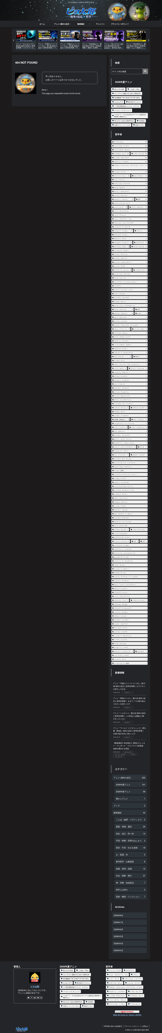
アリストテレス (135, 1004)
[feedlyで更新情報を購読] (38, 997)
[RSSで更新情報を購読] (41, 997)
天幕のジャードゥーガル (122, 125)
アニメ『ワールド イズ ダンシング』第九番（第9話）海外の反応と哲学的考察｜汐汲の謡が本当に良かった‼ (129, 731)
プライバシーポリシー (132, 1026)
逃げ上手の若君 (119, 89)
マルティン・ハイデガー (117, 991)
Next (148, 40)
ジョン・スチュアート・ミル (118, 974)
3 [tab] (84, 54)
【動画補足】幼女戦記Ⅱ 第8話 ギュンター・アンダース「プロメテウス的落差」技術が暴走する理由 (129, 746)
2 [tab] (81, 54)
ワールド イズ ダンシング (122, 110)
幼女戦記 (142, 121)
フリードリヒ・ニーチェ (117, 1004)
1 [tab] (78, 54)
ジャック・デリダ (115, 970)
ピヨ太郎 (34, 986)
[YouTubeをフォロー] (34, 997)
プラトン (136, 974)
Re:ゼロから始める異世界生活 (124, 121)
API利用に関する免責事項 (113, 1026)
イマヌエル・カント (136, 996)
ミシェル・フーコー (133, 983)
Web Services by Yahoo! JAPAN (127, 1014)
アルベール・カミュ (115, 983)
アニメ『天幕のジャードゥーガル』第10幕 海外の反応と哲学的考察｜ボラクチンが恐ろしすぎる (129, 686)
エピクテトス (130, 970)
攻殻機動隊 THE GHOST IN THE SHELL (127, 98)
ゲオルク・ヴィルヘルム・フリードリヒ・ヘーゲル (125, 987)
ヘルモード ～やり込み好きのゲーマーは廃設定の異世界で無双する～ (130, 116)
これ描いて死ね (135, 89)
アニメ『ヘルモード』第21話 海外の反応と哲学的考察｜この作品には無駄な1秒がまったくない (129, 716)
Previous (13, 40)
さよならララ (118, 102)
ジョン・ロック (114, 979)
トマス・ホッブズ (136, 991)
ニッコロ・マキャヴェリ (117, 996)
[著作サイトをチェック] (28, 997)
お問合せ (145, 1026)
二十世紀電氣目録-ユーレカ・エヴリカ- (127, 106)
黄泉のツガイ (139, 125)
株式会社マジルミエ (134, 102)
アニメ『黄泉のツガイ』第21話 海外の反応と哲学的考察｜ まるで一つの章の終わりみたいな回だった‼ (129, 701)
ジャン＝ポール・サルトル (117, 1000)
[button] (145, 71)
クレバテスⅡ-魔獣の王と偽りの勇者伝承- (127, 93)
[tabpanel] (26, 40)
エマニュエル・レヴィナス (133, 979)
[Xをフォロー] (31, 997)
